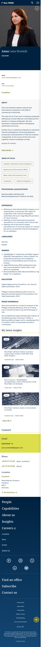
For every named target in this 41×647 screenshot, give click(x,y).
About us (8, 515)
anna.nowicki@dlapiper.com (11, 77)
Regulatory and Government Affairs (15, 169)
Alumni (4, 551)
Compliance (7, 181)
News (4, 539)
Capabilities (10, 508)
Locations (5, 534)
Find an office (12, 580)
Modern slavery (20, 614)
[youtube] (26, 568)
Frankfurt (6, 92)
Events (4, 545)
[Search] (32, 2)
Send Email (6, 444)
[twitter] (32, 561)
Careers (7, 528)
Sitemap (19, 627)
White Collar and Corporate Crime (15, 175)
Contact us (9, 592)
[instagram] (20, 561)
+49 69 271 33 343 (8, 461)
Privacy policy (20, 602)
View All (5, 421)
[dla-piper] (8, 3)
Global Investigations (24, 181)
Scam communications (20, 622)
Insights (7, 521)
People (7, 502)
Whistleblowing (20, 618)
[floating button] (36, 619)
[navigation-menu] (37, 2)
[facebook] (9, 561)
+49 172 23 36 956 (8, 86)
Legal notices (20, 606)
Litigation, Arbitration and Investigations (17, 164)
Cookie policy (20, 610)
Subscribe (9, 586)
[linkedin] (15, 568)
